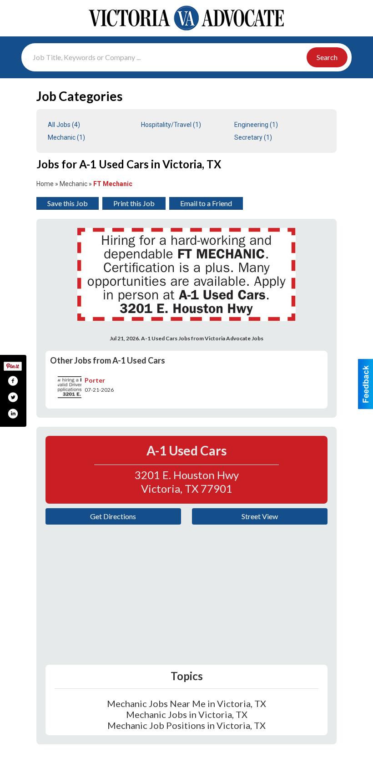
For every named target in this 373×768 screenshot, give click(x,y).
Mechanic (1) (66, 137)
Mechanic (73, 183)
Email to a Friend (206, 203)
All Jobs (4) (64, 124)
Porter (95, 380)
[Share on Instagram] (13, 413)
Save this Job (67, 203)
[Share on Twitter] (13, 397)
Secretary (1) (253, 137)
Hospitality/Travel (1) (171, 124)
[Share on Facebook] (13, 380)
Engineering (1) (256, 124)
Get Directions (113, 516)
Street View (260, 516)
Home (45, 183)
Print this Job (134, 203)
